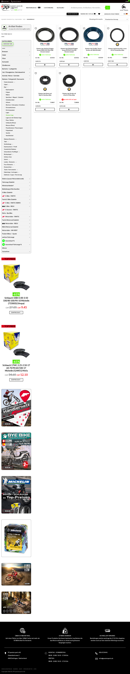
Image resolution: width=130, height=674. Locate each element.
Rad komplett (10, 89)
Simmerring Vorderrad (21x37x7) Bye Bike (69, 94)
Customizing (48, 7)
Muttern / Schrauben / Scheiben (15, 105)
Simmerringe (10, 115)
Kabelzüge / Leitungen (10, 172)
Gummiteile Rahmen (10, 149)
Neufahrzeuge (31, 7)
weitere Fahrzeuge (8, 237)
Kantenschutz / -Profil (10, 146)
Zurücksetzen (7, 43)
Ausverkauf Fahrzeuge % (13, 244)
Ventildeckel (9, 135)
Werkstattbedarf (8, 185)
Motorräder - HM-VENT (10, 230)
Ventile (8, 133)
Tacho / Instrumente (10, 169)
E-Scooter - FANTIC (11, 210)
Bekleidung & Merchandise (10, 189)
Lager (7, 112)
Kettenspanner (10, 110)
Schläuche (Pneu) (11, 123)
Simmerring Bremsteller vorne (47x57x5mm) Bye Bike (117, 49)
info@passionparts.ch (106, 658)
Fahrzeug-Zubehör (8, 182)
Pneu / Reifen (10, 120)
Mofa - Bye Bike (7, 213)
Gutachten (5, 251)
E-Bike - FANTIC (10, 196)
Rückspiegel (7, 154)
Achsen (8, 102)
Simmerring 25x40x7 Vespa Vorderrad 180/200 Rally (93, 49)
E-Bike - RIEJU (9, 206)
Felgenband (9, 130)
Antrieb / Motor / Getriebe (10, 75)
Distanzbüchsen (10, 107)
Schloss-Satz (8, 157)
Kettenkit (5, 62)
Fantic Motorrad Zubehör (10, 220)
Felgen (8, 92)
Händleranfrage (6, 669)
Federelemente (8, 82)
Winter (4, 248)
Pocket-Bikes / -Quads (9, 234)
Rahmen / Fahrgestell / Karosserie (11, 19)
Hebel (4, 55)
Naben (8, 94)
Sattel (6, 159)
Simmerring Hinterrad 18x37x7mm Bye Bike (45, 94)
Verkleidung (7, 144)
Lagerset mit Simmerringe (14, 117)
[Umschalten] (29, 52)
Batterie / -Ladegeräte (9, 69)
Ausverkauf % (9, 241)
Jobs (34, 669)
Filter (4, 58)
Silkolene (60, 7)
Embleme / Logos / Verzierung (13, 175)
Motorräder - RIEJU (11, 223)
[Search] (107, 8)
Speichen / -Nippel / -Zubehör (14, 97)
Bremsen (5, 51)
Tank (5, 141)
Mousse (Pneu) (10, 125)
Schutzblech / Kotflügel (11, 152)
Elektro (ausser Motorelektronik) (13, 179)
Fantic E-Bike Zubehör (9, 199)
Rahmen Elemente (9, 139)
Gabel (6, 84)
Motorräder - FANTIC (12, 216)
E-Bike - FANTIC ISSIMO (13, 203)
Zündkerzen (6, 65)
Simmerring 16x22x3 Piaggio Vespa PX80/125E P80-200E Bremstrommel (45, 50)
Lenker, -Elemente (9, 162)
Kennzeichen (8, 167)
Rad (24, 19)
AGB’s (20, 669)
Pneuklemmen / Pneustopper (14, 128)
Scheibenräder (10, 100)
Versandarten (27, 669)
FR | (124, 13)
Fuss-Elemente (8, 164)
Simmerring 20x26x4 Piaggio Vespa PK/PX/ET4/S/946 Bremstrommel (69, 50)
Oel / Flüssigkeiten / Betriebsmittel (13, 72)
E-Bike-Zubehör (7, 192)
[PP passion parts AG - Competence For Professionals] (11, 8)
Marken (15, 669)
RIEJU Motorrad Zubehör (10, 227)
